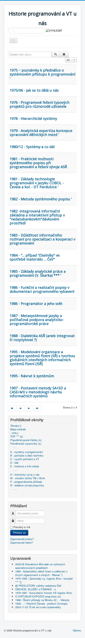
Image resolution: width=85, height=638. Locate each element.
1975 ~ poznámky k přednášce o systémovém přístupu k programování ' (42, 74)
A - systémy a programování (26, 452)
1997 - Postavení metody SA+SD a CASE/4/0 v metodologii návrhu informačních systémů (38, 392)
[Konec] (37, 408)
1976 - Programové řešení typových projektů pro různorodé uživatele (39, 104)
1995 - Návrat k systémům (32, 375)
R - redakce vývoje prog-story (27, 485)
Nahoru (77, 630)
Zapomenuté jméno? (22, 539)
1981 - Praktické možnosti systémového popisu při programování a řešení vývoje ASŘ (38, 162)
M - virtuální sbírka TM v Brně (27, 478)
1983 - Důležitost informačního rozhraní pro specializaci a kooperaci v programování (42, 239)
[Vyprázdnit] (64, 54)
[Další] (29, 408)
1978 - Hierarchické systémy (33, 118)
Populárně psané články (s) (26, 440)
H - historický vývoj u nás (25, 474)
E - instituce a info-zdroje (24, 466)
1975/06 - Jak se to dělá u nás (34, 90)
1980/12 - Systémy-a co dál (32, 146)
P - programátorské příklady (26, 482)
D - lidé (14, 462)
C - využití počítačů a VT (24, 459)
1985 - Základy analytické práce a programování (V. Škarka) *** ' (38, 273)
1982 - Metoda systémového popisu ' (41, 199)
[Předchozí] (21, 408)
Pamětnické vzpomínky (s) (25, 443)
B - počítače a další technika (26, 455)
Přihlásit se (19, 532)
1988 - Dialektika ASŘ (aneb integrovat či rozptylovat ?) (42, 337)
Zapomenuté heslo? (21, 542)
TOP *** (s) (16, 436)
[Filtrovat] (56, 54)
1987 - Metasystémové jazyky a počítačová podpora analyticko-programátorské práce (37, 319)
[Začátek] (12, 408)
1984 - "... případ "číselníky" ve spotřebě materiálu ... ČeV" (35, 257)
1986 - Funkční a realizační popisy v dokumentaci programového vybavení (42, 289)
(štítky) (15, 432)
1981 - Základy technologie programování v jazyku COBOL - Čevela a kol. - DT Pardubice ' (37, 182)
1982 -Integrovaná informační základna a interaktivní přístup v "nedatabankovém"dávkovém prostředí (37, 217)
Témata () (15, 426)
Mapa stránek (18, 429)
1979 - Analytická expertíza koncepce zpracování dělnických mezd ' (41, 132)
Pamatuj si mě (21, 527)
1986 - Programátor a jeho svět (36, 303)
